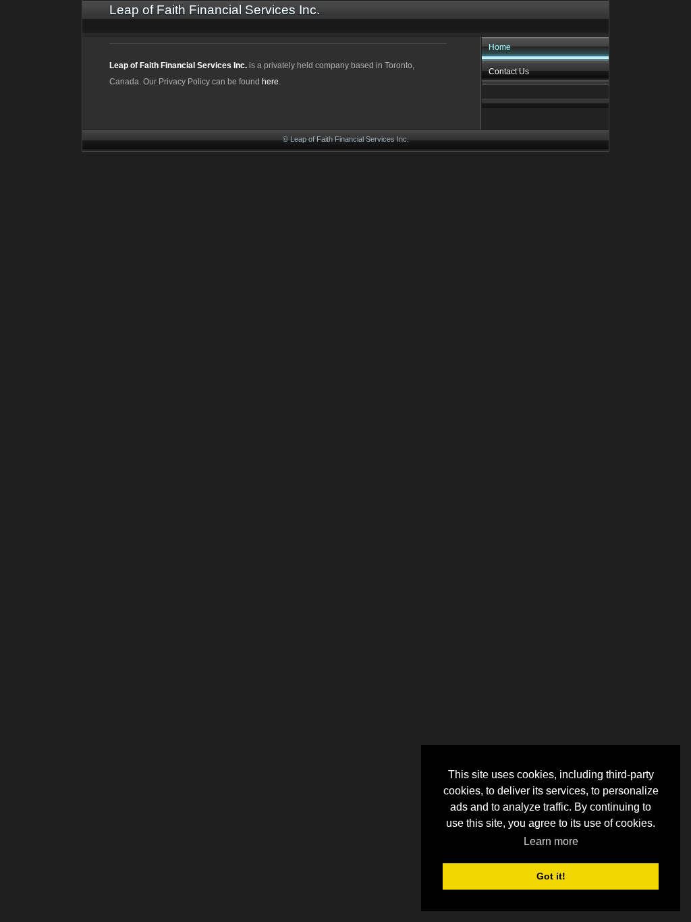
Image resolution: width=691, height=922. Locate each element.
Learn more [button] (551, 841)
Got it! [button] (550, 876)
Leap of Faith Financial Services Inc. (178, 65)
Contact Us (509, 71)
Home (500, 47)
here (270, 81)
